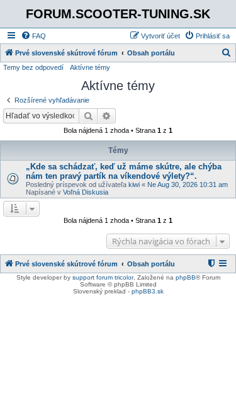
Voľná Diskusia (85, 192)
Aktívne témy (90, 67)
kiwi (134, 184)
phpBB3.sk (148, 291)
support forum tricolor (102, 277)
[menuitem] (33, 35)
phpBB (186, 277)
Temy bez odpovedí (33, 67)
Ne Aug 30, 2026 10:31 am (187, 184)
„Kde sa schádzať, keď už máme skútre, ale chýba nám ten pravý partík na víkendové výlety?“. (124, 171)
